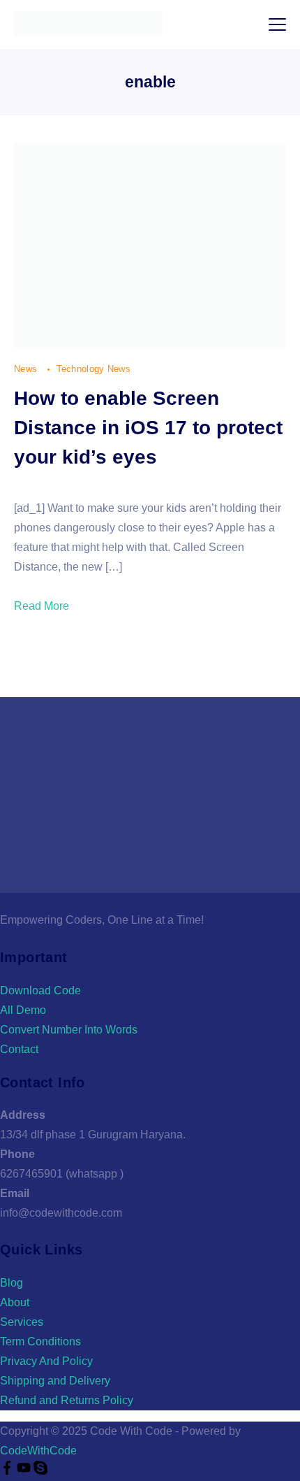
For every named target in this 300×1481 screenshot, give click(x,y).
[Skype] (40, 1471)
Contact (19, 1049)
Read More (41, 606)
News (27, 369)
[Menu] (277, 24)
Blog (11, 1283)
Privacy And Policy (46, 1361)
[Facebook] (8, 1471)
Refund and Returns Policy (66, 1400)
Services (21, 1322)
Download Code (40, 990)
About (14, 1302)
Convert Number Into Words (68, 1030)
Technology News (94, 369)
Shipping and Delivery (55, 1381)
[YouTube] (25, 1471)
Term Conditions (40, 1341)
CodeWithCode (38, 1451)
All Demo (23, 1010)
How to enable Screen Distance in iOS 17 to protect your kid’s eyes (148, 427)
